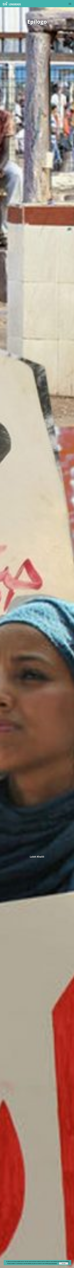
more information (53, 1263)
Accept (63, 1263)
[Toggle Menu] (70, 4)
